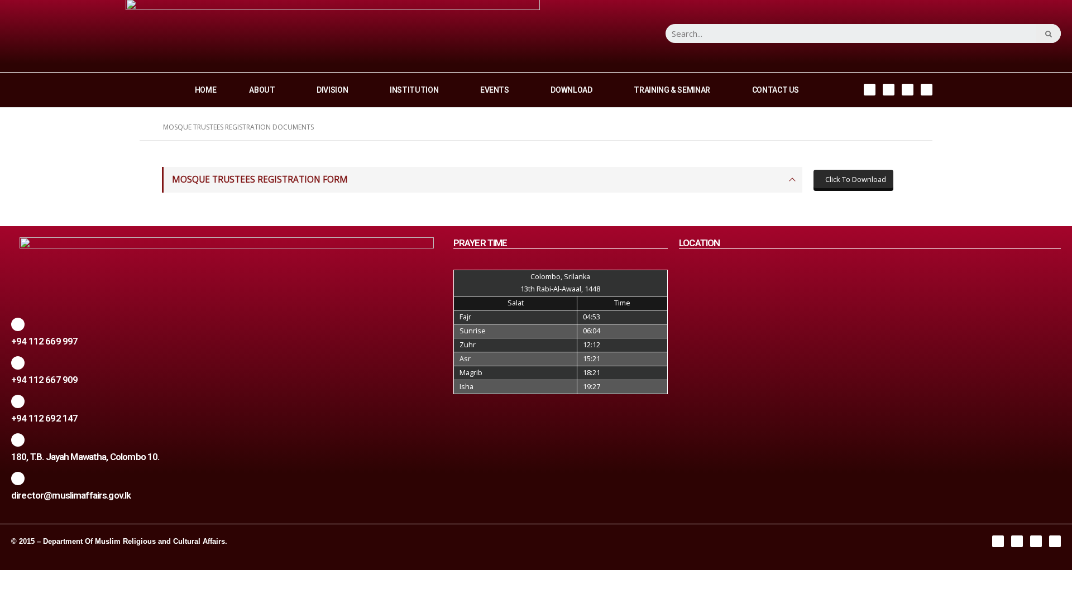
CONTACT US (776, 89)
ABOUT (262, 89)
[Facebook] (869, 89)
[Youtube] (926, 89)
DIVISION (332, 89)
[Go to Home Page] (143, 127)
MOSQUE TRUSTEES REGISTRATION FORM (260, 179)
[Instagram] (888, 89)
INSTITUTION (414, 89)
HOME (206, 89)
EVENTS (494, 89)
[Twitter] (907, 89)
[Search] (1048, 33)
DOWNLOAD (571, 89)
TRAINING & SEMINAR (672, 89)
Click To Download (855, 179)
